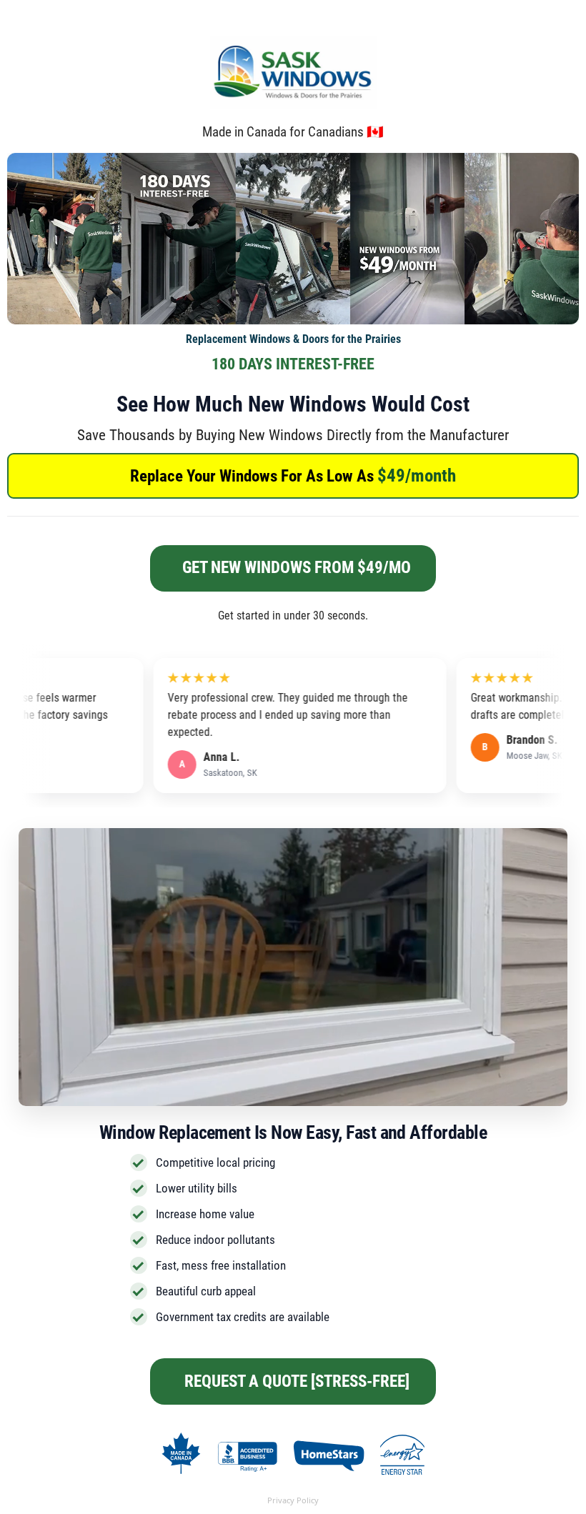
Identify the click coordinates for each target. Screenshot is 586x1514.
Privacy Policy (293, 1500)
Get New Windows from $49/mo (296, 567)
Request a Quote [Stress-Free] (296, 1381)
